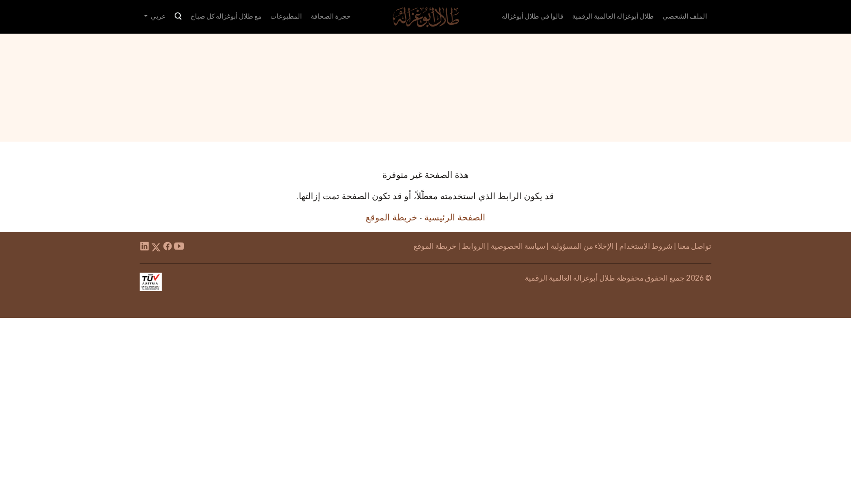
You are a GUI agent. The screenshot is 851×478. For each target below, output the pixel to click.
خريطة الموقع (391, 216)
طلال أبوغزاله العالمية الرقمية (613, 16)
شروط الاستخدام (645, 246)
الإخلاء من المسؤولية (582, 246)
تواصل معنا (694, 246)
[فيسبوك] (167, 247)
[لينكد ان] (144, 247)
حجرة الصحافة (331, 16)
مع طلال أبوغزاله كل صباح (226, 16)
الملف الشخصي (685, 16)
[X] (156, 247)
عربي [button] (157, 16)
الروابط (473, 246)
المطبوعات (286, 16)
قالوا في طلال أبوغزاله (532, 16)
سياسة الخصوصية (518, 246)
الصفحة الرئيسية (454, 216)
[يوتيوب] (179, 247)
